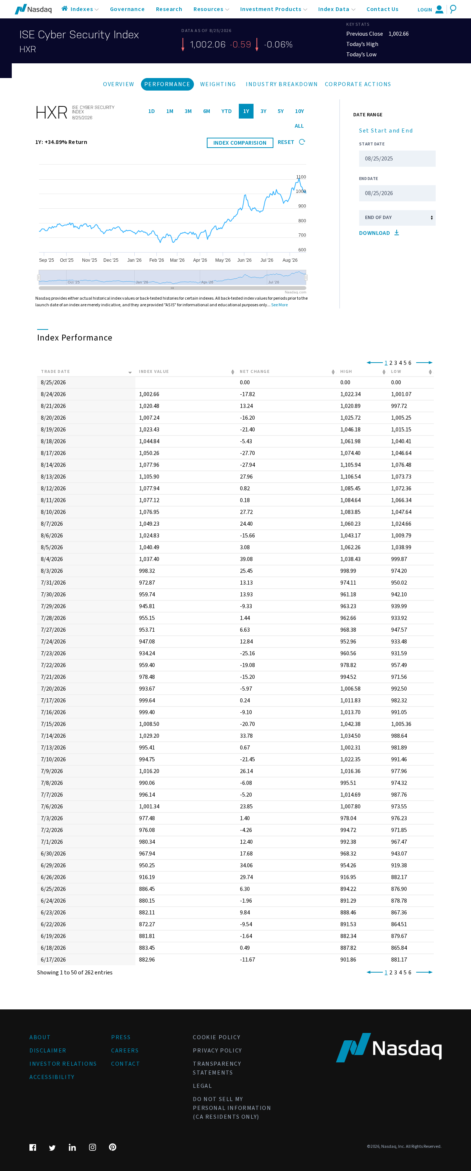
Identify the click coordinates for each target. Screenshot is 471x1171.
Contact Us (382, 9)
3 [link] (395, 363)
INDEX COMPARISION (240, 143)
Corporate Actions (358, 84)
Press (121, 1037)
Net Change (255, 371)
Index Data (334, 9)
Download (375, 233)
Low (396, 371)
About (40, 1037)
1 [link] (386, 363)
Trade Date (55, 371)
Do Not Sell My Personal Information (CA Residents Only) (232, 1108)
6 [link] (409, 363)
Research (169, 9)
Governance (127, 9)
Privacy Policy (217, 1051)
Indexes (82, 9)
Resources (208, 9)
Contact (125, 1064)
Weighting (218, 84)
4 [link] (400, 363)
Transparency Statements (217, 1068)
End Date (368, 179)
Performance (167, 84)
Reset (287, 142)
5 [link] (405, 363)
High (346, 371)
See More (279, 305)
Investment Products (270, 9)
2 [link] (390, 363)
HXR (28, 49)
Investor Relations (63, 1064)
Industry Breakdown (282, 84)
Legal (202, 1086)
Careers (125, 1051)
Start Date (372, 144)
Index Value (154, 371)
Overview (119, 84)
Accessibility (52, 1077)
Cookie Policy (216, 1037)
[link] (373, 363)
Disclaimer (48, 1051)
